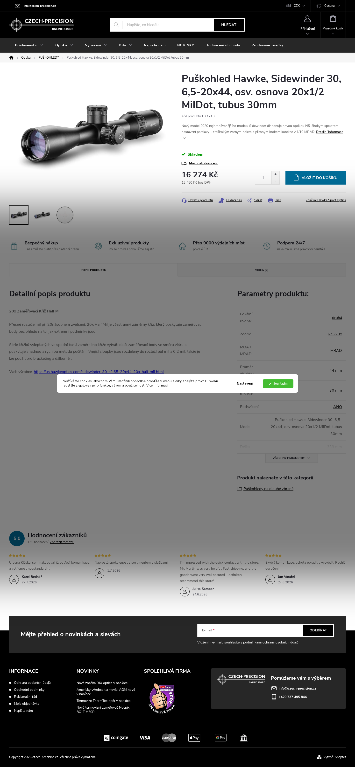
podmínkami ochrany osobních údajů (270, 642)
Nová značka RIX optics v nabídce (102, 683)
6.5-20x (335, 334)
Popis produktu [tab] (93, 270)
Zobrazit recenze (62, 542)
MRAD (336, 350)
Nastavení (245, 383)
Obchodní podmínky (29, 690)
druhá (337, 317)
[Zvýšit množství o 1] (275, 174)
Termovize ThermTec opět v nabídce (103, 700)
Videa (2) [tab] (261, 270)
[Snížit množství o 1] (275, 181)
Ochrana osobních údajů (32, 683)
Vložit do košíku (320, 177)
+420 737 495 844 (293, 697)
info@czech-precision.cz (297, 688)
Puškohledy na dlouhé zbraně (268, 488)
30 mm (335, 390)
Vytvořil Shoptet (334, 757)
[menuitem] (29, 45)
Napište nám (23, 711)
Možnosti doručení (203, 163)
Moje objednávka (26, 704)
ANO (337, 406)
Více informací (157, 385)
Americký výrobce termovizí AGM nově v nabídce (106, 691)
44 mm (335, 370)
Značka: (326, 200)
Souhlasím (280, 383)
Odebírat (318, 630)
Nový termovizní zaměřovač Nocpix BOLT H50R (103, 709)
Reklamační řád (25, 697)
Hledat (228, 25)
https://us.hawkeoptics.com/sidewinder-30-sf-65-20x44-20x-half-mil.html (99, 371)
